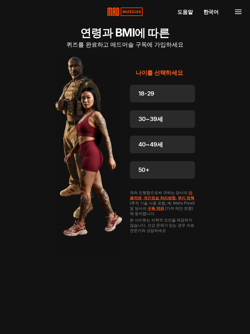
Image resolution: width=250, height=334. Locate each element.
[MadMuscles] (125, 12)
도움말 (185, 11)
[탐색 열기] (238, 11)
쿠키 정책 (186, 197)
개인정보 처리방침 (160, 197)
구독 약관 (155, 208)
